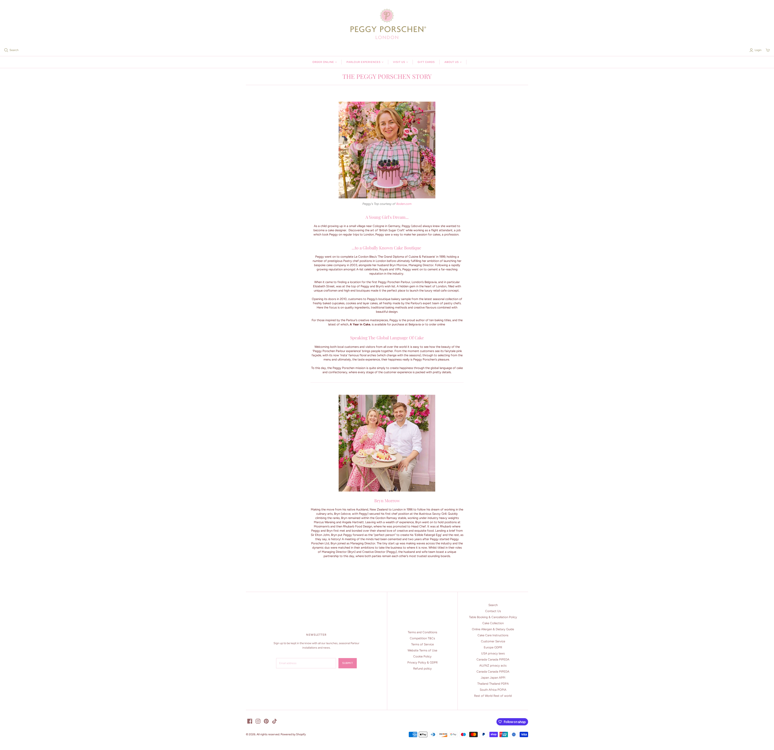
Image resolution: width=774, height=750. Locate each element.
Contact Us (493, 611)
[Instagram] (258, 721)
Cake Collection (493, 623)
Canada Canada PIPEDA (492, 659)
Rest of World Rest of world (493, 696)
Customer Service (493, 641)
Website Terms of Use (422, 650)
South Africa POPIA (493, 690)
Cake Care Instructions (493, 635)
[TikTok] (274, 721)
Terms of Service (422, 644)
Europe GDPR (493, 647)
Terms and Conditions (422, 632)
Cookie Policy (422, 656)
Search (14, 50)
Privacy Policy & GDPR (422, 662)
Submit (347, 663)
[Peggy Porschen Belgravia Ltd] (387, 24)
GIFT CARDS (426, 62)
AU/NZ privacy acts (493, 665)
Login (758, 50)
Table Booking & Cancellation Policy (493, 617)
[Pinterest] (266, 721)
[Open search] (6, 50)
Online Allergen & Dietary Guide (493, 629)
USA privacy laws (493, 653)
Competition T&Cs (422, 638)
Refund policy (422, 668)
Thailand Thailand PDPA (493, 683)
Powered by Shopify (293, 734)
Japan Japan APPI (493, 677)
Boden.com (404, 204)
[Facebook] (249, 721)
